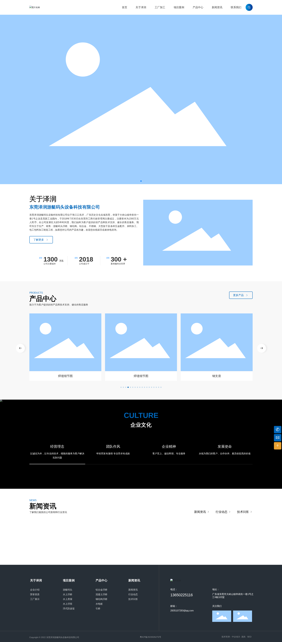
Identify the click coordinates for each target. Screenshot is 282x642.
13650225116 (181, 595)
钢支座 (216, 376)
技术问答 (243, 511)
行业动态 (222, 511)
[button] (141, 181)
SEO (249, 637)
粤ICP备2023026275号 (150, 637)
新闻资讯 (200, 511)
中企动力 (236, 637)
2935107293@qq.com (182, 610)
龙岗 (243, 637)
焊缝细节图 (65, 376)
